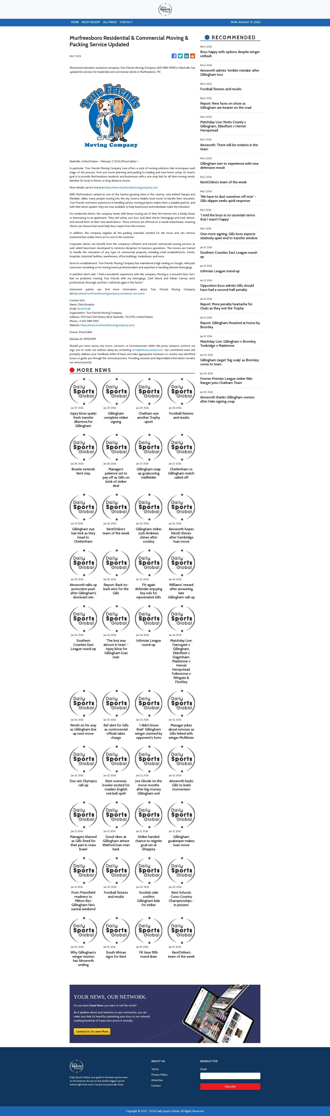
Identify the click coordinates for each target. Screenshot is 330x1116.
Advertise (157, 1080)
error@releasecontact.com (147, 350)
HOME (75, 22)
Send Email (83, 308)
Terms (155, 1069)
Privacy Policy (159, 1074)
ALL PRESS (110, 22)
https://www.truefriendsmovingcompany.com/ (108, 325)
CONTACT (126, 22)
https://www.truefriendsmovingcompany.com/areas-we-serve (108, 293)
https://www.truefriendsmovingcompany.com (131, 187)
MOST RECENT (91, 22)
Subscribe (230, 1086)
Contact (156, 1085)
